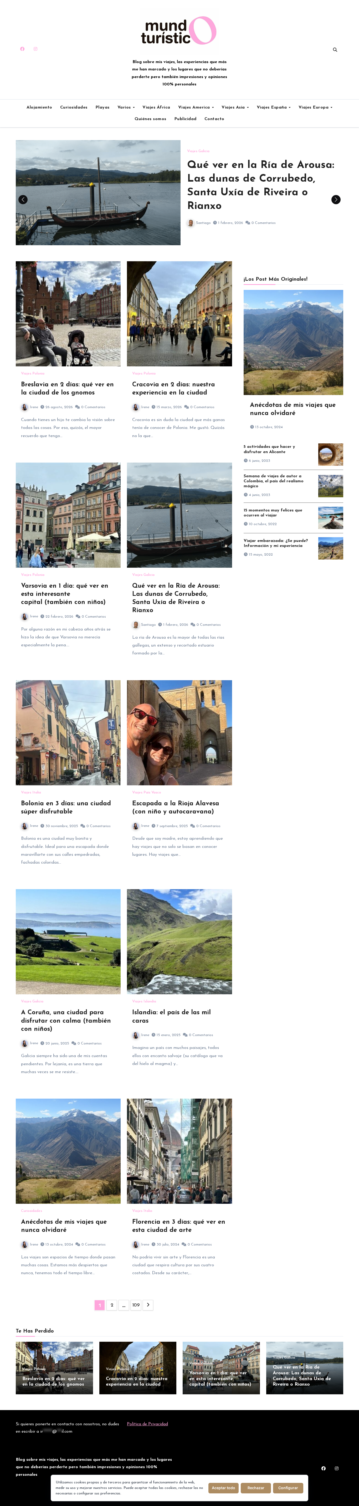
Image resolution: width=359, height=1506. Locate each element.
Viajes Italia (31, 793)
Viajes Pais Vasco (146, 793)
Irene (34, 407)
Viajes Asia (234, 107)
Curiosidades (74, 107)
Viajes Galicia (198, 151)
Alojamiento (39, 107)
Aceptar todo (223, 1487)
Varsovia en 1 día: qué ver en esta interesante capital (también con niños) (64, 594)
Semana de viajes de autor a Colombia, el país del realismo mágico (274, 481)
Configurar (288, 1487)
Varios (124, 107)
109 (136, 1305)
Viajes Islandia (144, 1001)
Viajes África (156, 107)
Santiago (203, 223)
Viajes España (272, 107)
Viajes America (195, 107)
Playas (102, 107)
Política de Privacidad (147, 1424)
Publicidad (185, 119)
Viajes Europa (314, 107)
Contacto (214, 119)
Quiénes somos (150, 119)
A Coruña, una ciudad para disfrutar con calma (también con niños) (66, 1021)
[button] (336, 199)
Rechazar (256, 1487)
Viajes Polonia (32, 374)
